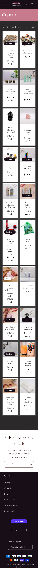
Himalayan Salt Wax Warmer (28, 363)
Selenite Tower (10, 362)
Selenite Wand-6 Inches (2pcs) (28, 400)
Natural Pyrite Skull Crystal (10, 91)
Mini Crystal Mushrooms (27, 52)
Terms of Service (12, 505)
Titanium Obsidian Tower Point (27, 168)
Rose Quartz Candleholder (10, 328)
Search (7, 482)
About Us (8, 488)
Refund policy (10, 511)
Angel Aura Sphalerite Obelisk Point (10, 205)
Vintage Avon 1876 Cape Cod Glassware (10, 242)
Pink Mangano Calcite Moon (10, 288)
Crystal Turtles (10, 167)
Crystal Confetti (28, 240)
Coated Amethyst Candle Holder (10, 54)
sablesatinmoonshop (17, 564)
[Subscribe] (31, 464)
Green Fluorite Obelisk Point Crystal (28, 92)
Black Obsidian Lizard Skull (10, 130)
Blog (6, 494)
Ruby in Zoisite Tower (28, 205)
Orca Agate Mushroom (27, 328)
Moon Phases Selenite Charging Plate (10, 401)
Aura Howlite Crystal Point (28, 287)
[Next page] (26, 424)
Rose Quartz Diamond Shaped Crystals (27, 131)
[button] (5, 4)
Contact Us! (9, 499)
